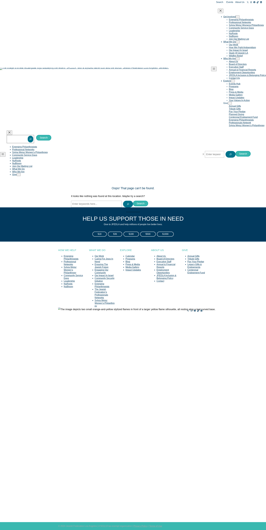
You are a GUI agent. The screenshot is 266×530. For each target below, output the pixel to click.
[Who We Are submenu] (238, 58)
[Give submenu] (230, 103)
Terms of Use (155, 526)
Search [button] (219, 2)
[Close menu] (220, 11)
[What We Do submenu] (238, 41)
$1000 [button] (165, 234)
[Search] (30, 139)
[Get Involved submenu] (238, 16)
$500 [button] (147, 234)
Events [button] (229, 2)
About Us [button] (239, 2)
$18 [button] (99, 234)
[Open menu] (214, 69)
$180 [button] (131, 234)
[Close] (203, 154)
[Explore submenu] (233, 81)
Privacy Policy (141, 526)
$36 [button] (115, 234)
